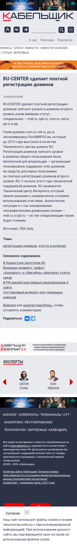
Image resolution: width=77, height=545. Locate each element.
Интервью (21, 52)
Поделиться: (13, 318)
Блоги (18, 48)
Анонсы (6, 48)
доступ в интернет (52, 246)
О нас (33, 40)
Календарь (58, 429)
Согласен (13, 513)
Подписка (64, 40)
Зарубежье (37, 429)
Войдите (9, 305)
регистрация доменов (20, 246)
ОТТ (66, 414)
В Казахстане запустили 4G (24, 263)
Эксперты (13, 361)
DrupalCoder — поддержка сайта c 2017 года (29, 482)
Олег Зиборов (53, 385)
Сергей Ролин (24, 385)
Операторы (28, 414)
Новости (31, 48)
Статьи (6, 52)
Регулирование (38, 422)
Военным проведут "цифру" (24, 268)
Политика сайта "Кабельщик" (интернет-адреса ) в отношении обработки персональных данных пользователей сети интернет (36, 475)
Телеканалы (50, 414)
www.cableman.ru (20, 445)
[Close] (27, 512)
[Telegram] (32, 318)
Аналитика (13, 422)
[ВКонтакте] (27, 318)
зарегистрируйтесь (37, 305)
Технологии (14, 429)
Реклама (47, 40)
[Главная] (38, 17)
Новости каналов (53, 48)
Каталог (10, 414)
